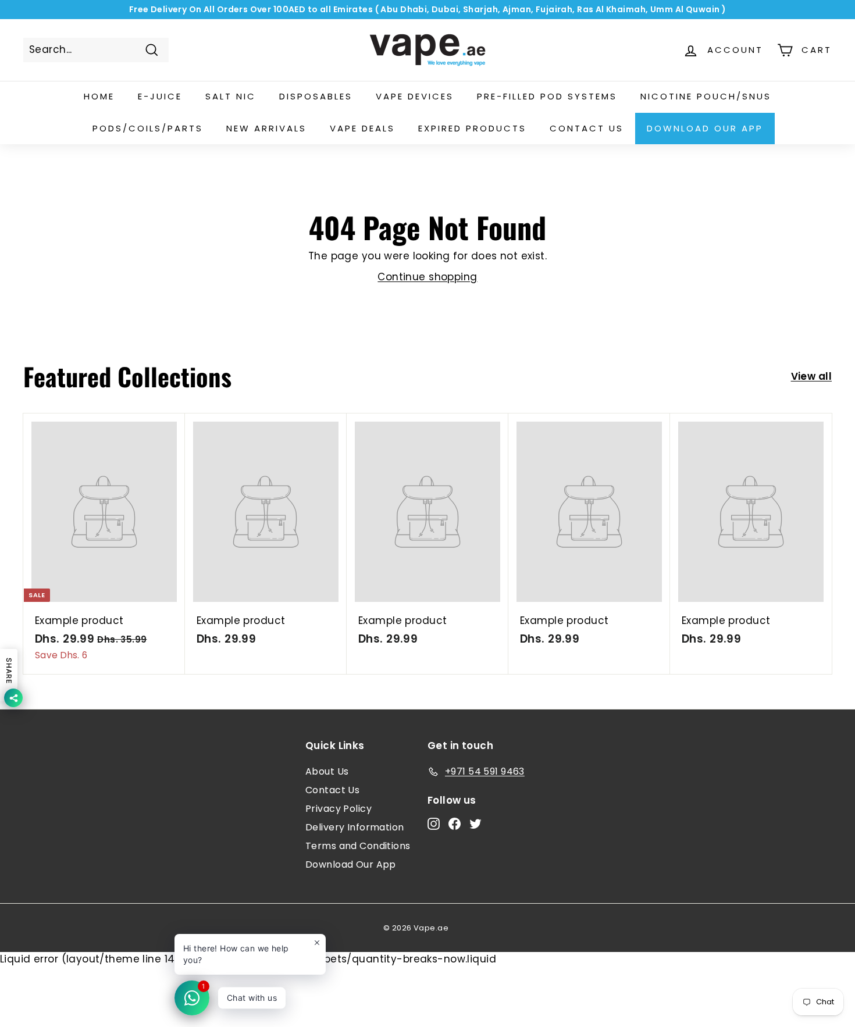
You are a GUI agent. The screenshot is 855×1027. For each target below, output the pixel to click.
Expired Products (472, 128)
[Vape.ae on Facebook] (454, 823)
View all (811, 376)
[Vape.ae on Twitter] (475, 823)
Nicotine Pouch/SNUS (705, 96)
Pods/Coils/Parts (147, 128)
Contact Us (332, 790)
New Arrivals (266, 128)
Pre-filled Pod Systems (547, 96)
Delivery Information (354, 827)
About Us (326, 771)
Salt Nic (230, 96)
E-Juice (160, 96)
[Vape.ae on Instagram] (434, 823)
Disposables (315, 96)
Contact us (587, 128)
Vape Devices (415, 96)
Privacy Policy (338, 808)
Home (99, 96)
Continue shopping (427, 277)
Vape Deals (362, 128)
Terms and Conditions (358, 846)
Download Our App (705, 128)
